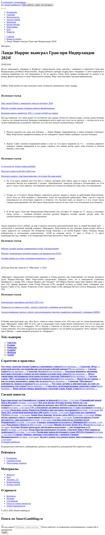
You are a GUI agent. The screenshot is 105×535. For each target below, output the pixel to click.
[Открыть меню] (5, 8)
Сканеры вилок (14, 460)
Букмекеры (12, 12)
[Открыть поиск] (2, 8)
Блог (9, 29)
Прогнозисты (13, 17)
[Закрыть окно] (2, 513)
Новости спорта (14, 39)
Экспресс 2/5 (13, 479)
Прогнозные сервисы (17, 463)
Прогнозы (11, 22)
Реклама (10, 498)
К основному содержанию (13, 2)
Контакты (11, 496)
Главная (10, 36)
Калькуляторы (13, 24)
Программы (12, 27)
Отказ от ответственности (19, 503)
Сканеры (11, 15)
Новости (11, 32)
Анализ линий (13, 19)
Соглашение (12, 501)
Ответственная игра (16, 506)
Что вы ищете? (8, 527)
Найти (4, 532)
